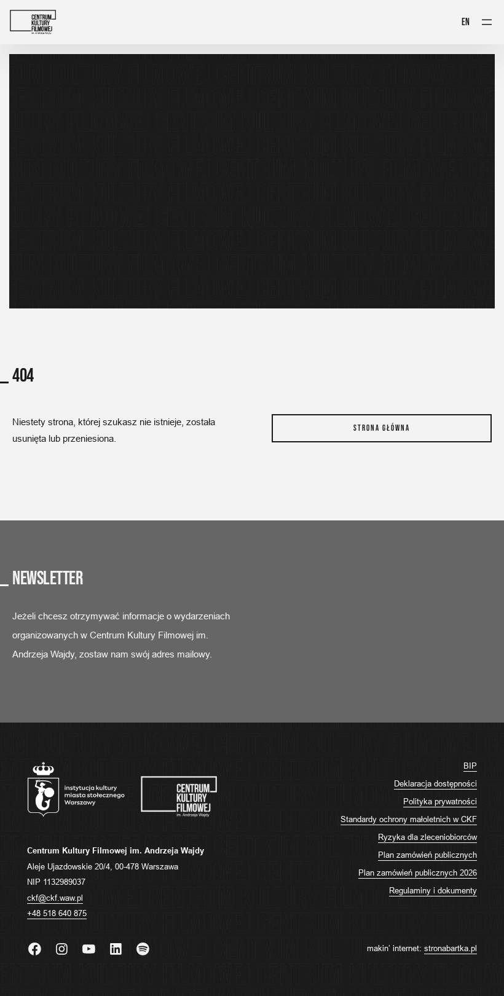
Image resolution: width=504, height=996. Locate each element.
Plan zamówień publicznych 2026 (417, 872)
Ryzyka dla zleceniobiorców (427, 837)
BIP (470, 766)
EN (466, 22)
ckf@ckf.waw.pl (55, 898)
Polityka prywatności (440, 801)
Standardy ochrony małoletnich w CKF (409, 819)
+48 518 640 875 (57, 913)
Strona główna (381, 428)
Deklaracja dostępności (435, 783)
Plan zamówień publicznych (427, 855)
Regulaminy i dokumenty (433, 890)
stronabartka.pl (450, 948)
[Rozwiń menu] (486, 22)
